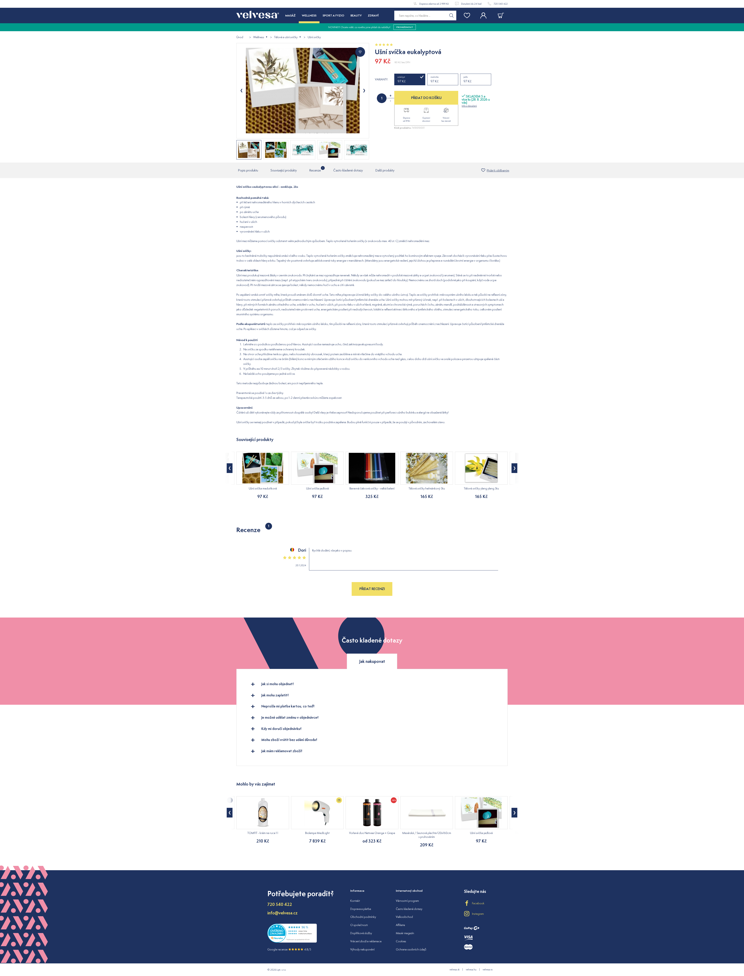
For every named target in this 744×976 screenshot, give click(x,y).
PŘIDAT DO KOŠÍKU (426, 98)
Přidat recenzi (372, 589)
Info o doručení (469, 106)
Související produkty (283, 170)
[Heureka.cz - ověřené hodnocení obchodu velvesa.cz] (292, 941)
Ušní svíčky (314, 37)
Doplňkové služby (361, 933)
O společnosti (359, 925)
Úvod (239, 37)
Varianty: (381, 79)
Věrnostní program (407, 901)
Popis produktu (248, 170)
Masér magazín (405, 933)
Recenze (315, 169)
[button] (229, 468)
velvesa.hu (471, 969)
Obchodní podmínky (363, 917)
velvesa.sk (455, 969)
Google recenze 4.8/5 (289, 949)
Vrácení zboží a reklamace (365, 941)
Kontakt (355, 901)
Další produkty (384, 170)
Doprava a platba (360, 909)
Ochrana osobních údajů (411, 949)
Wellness (258, 37)
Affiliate (400, 925)
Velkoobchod (404, 917)
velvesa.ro (488, 969)
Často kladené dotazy (348, 170)
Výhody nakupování (362, 949)
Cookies (401, 941)
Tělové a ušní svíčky (286, 37)
